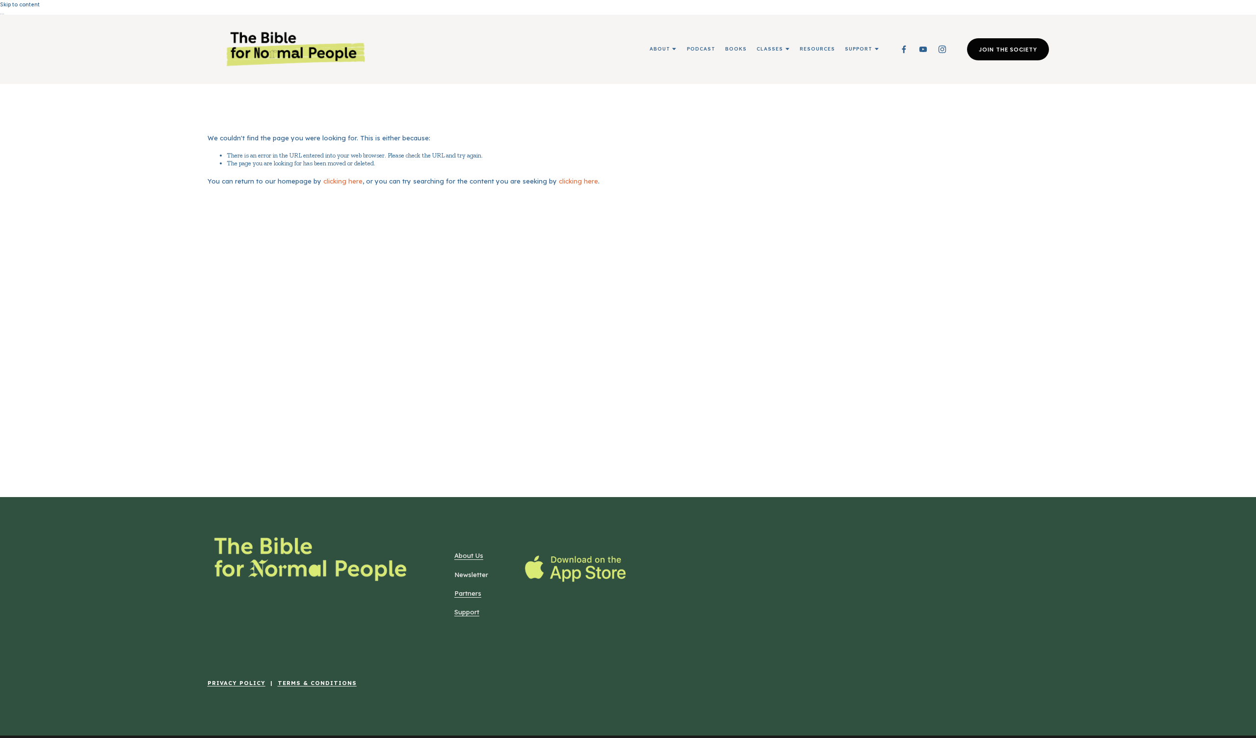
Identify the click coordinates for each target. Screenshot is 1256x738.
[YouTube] (923, 49)
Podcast (701, 49)
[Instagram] (942, 49)
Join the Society (1008, 49)
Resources (817, 49)
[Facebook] (904, 49)
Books (736, 49)
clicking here (343, 181)
